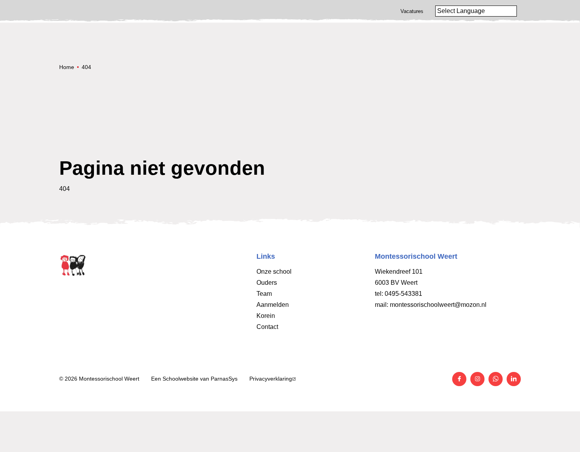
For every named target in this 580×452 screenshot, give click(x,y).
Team (264, 293)
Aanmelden (272, 304)
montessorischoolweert (422, 304)
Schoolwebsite (180, 378)
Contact (267, 326)
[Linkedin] (514, 379)
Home (66, 67)
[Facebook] (459, 379)
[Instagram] (477, 379)
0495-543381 (403, 293)
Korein (265, 315)
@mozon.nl (470, 304)
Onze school (274, 271)
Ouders (266, 282)
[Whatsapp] (495, 379)
